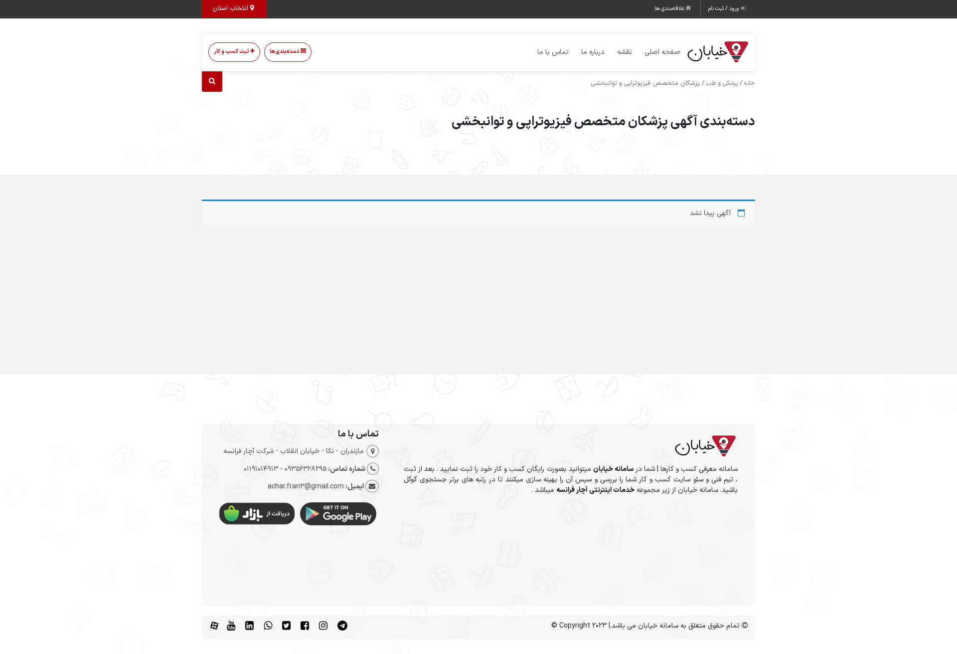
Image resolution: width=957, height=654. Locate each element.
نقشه (624, 52)
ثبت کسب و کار (232, 51)
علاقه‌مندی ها (670, 8)
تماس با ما (553, 52)
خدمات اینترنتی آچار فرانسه (595, 490)
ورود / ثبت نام (724, 8)
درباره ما (593, 52)
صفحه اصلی (662, 52)
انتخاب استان (231, 8)
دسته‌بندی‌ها (285, 51)
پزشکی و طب (722, 83)
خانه (749, 83)
